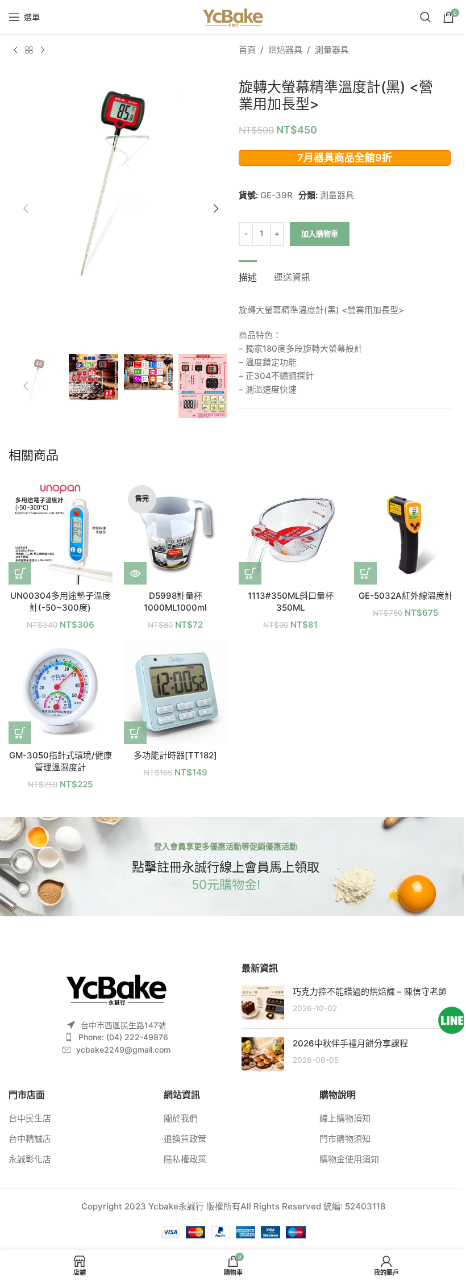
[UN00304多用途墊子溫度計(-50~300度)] (61, 533)
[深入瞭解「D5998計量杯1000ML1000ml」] (135, 573)
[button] (25, 208)
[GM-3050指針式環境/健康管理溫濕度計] (61, 692)
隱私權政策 (185, 1159)
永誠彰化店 (30, 1159)
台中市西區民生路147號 (123, 1025)
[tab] (248, 276)
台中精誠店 (30, 1138)
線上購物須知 (345, 1118)
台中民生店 (30, 1118)
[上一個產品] (15, 50)
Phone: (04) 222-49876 (123, 1037)
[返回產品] (29, 50)
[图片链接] (116, 988)
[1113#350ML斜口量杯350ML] (291, 533)
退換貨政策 (185, 1138)
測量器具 (332, 49)
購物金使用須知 (349, 1159)
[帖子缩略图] (263, 1003)
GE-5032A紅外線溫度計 (406, 595)
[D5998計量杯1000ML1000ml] (176, 533)
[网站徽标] (233, 16)
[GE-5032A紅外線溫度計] (406, 533)
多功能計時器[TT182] (175, 755)
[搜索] (425, 17)
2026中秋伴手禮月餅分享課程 (350, 1043)
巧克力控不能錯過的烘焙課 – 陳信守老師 (370, 991)
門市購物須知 (345, 1138)
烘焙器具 (285, 49)
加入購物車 (319, 233)
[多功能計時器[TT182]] (176, 692)
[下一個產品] (42, 50)
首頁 (247, 49)
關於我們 (181, 1118)
